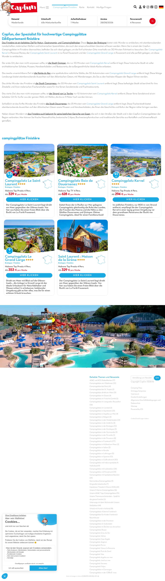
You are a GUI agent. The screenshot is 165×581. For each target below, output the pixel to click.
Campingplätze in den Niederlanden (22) (105, 420)
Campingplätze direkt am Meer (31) (103, 392)
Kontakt (90, 7)
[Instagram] (148, 7)
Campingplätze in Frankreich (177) (103, 441)
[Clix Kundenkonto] (140, 7)
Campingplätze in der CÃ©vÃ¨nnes (103, 573)
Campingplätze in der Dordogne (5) (103, 429)
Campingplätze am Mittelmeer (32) (103, 383)
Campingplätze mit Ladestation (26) (103, 469)
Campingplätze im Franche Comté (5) (104, 398)
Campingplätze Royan (98, 530)
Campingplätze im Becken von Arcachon (105, 527)
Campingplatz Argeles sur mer (101, 557)
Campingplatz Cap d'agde (100, 539)
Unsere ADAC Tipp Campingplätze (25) (104, 493)
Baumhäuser (94, 518)
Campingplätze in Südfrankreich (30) (104, 460)
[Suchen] (152, 21)
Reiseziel (15, 19)
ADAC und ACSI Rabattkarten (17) (102, 380)
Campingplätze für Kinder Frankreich (104, 514)
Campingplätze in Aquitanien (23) (102, 411)
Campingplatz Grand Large (100, 53)
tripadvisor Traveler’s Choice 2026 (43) (104, 487)
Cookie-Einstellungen (139, 397)
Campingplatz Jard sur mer (100, 560)
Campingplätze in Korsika (99, 450)
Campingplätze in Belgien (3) (101, 417)
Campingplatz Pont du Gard (100, 551)
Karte (81, 7)
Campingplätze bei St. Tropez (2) (102, 389)
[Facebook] (152, 7)
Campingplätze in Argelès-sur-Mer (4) (104, 414)
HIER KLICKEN (29, 199)
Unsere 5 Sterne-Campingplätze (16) (103, 490)
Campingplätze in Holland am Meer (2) (104, 444)
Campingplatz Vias (97, 554)
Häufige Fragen (103, 7)
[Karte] (144, 7)
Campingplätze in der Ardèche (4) (102, 423)
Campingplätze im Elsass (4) (100, 396)
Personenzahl (136, 19)
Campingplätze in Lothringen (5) (102, 453)
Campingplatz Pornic (98, 545)
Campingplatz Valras (98, 536)
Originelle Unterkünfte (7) (99, 484)
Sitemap (134, 406)
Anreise (103, 19)
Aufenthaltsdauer (78, 19)
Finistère (17, 187)
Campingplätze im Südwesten (101, 524)
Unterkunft (46, 19)
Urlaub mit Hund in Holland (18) (101, 508)
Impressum (135, 394)
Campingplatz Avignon (98, 542)
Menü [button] (43, 7)
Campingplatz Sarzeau (98, 563)
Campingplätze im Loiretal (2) (101, 408)
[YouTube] (156, 7)
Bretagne (8, 187)
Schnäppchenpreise (138, 391)
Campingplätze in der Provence (101, 521)
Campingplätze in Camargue (101, 569)
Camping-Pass (136, 388)
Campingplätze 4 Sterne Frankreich (103, 512)
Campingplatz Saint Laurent (43, 53)
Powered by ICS (137, 409)
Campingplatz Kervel (100, 63)
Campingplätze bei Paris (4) (100, 386)
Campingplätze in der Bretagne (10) (103, 426)
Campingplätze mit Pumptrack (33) (103, 472)
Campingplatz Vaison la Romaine (102, 548)
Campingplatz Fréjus (97, 566)
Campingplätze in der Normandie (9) (103, 432)
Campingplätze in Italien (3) (100, 447)
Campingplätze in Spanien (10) (101, 457)
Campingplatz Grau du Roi (100, 533)
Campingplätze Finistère (65, 7)
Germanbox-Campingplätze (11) (101, 481)
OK (157, 378)
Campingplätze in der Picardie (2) (102, 435)
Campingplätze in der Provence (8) (103, 438)
